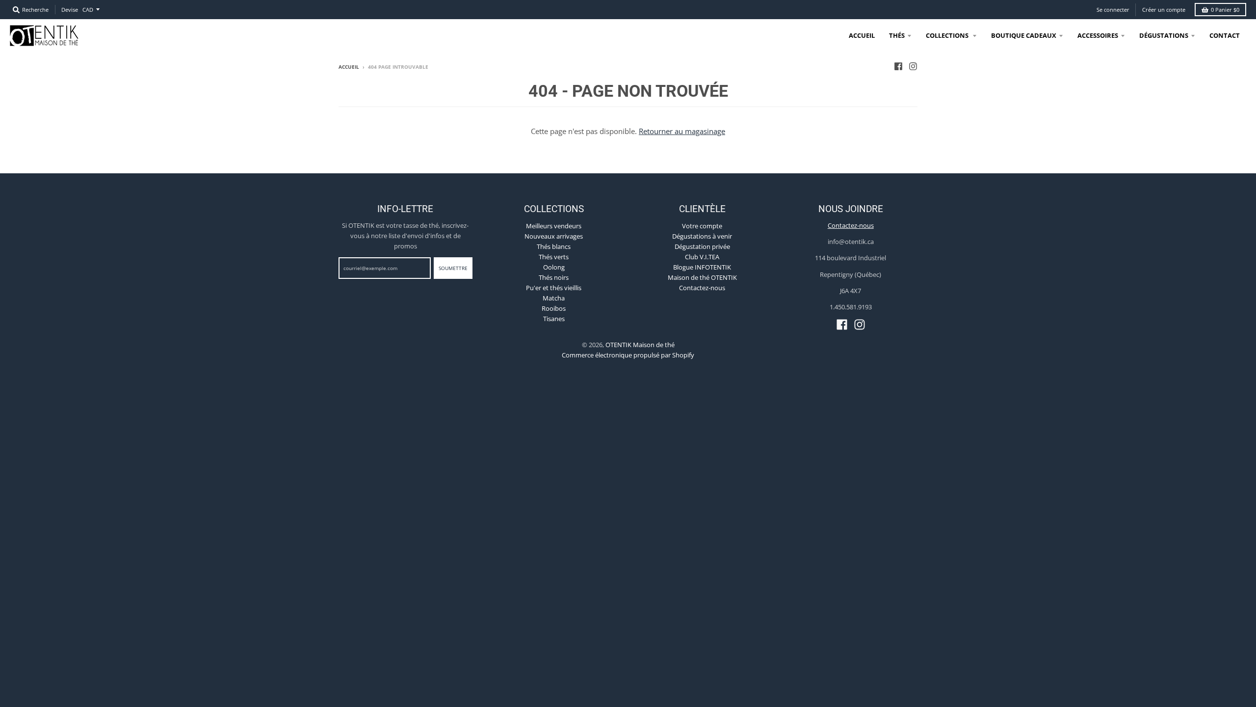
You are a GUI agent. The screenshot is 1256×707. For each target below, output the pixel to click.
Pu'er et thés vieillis (553, 287)
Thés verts (554, 256)
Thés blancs (554, 246)
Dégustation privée (702, 246)
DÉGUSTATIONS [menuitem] (1163, 35)
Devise (69, 9)
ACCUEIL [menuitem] (862, 35)
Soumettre (453, 268)
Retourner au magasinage (682, 131)
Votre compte (702, 225)
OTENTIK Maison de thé (640, 344)
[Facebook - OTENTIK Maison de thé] (898, 66)
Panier (1225, 9)
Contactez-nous (702, 287)
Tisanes (554, 318)
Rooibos (554, 308)
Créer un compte (1163, 9)
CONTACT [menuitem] (1224, 35)
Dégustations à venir (702, 236)
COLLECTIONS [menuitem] (948, 35)
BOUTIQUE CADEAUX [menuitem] (1023, 35)
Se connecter (1113, 9)
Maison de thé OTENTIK (702, 277)
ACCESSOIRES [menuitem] (1097, 35)
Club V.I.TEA (702, 256)
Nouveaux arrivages (553, 236)
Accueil (349, 66)
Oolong (554, 267)
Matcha (554, 298)
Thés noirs (554, 277)
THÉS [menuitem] (897, 35)
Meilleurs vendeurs (553, 225)
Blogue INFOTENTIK (702, 267)
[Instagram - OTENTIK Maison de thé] (913, 66)
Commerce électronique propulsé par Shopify (628, 355)
